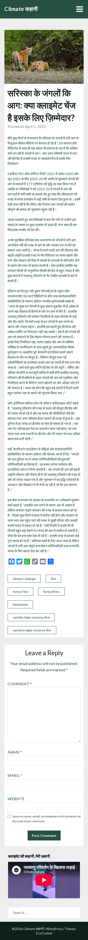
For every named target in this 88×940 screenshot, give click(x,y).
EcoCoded (44, 933)
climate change (24, 579)
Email (15, 775)
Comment (20, 683)
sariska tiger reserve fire (31, 617)
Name (15, 752)
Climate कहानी (21, 9)
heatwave (20, 604)
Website (16, 798)
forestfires (51, 591)
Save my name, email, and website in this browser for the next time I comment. (46, 818)
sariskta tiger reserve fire (32, 630)
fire (53, 579)
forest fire (20, 591)
